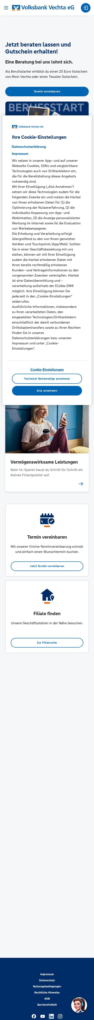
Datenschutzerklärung (29, 147)
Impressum (47, 974)
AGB (47, 998)
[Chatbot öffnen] (79, 1005)
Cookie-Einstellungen (47, 369)
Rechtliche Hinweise (47, 992)
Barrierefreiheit (47, 1005)
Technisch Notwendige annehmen (47, 379)
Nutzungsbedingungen (47, 986)
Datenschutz (47, 980)
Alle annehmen (47, 390)
